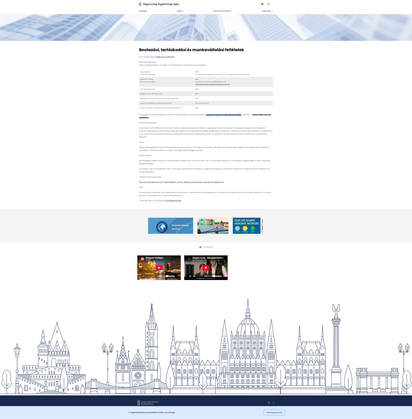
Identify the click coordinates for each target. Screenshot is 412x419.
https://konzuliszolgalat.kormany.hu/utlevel (212, 84)
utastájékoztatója (173, 200)
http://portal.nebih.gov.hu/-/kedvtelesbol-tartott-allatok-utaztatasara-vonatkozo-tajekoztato (181, 182)
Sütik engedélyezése (274, 412)
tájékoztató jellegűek (165, 57)
